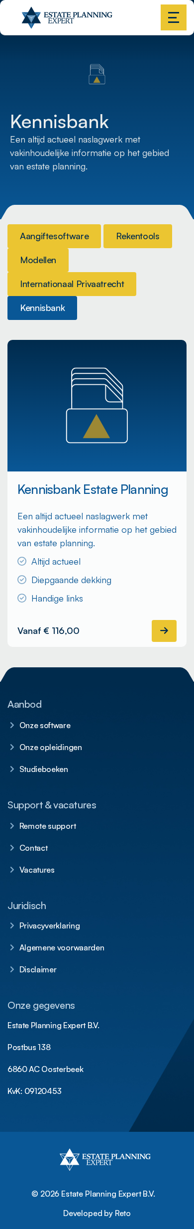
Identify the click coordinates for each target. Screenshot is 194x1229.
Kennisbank (42, 307)
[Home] (22, 24)
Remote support (47, 826)
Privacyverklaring (49, 925)
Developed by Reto (97, 1213)
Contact (33, 848)
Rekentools (137, 235)
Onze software (45, 725)
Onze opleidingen (50, 747)
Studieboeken (43, 769)
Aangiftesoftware (54, 235)
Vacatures (37, 870)
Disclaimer (38, 969)
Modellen (38, 259)
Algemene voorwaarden (61, 947)
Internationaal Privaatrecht (72, 283)
